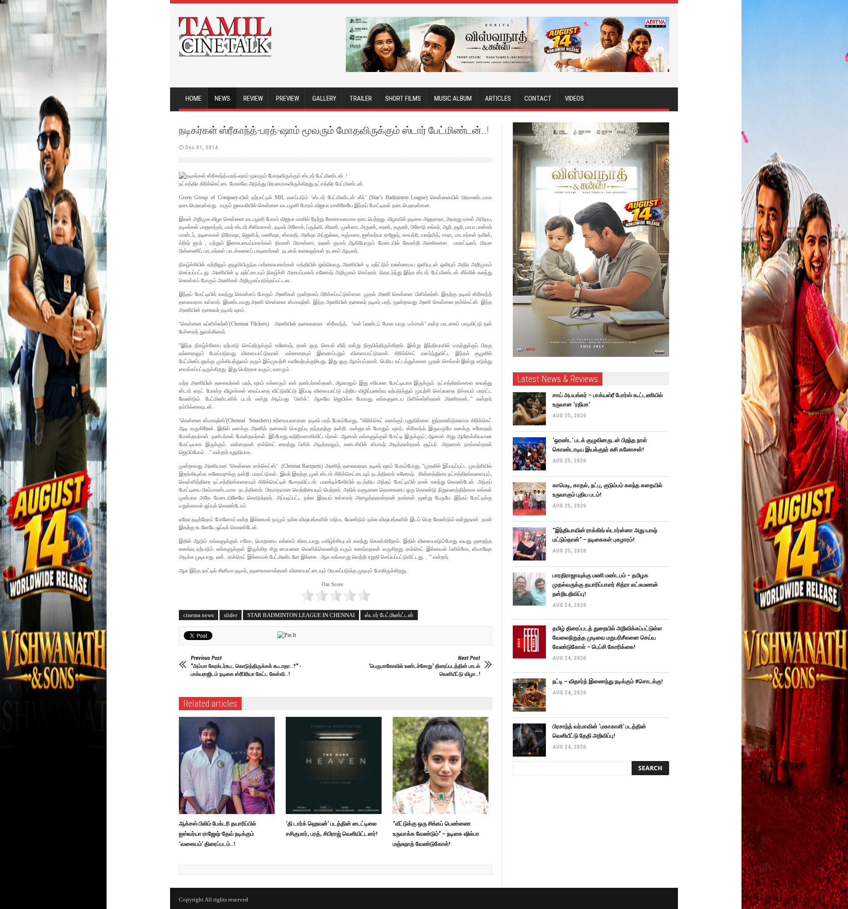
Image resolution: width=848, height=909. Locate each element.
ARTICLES (498, 98)
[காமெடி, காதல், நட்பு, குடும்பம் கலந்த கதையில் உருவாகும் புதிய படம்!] (529, 498)
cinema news (198, 615)
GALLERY (324, 98)
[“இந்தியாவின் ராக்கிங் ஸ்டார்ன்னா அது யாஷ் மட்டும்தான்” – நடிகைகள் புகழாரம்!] (529, 544)
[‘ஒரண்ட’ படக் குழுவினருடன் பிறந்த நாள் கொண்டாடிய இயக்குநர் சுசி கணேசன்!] (529, 453)
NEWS (222, 98)
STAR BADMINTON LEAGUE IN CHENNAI (301, 615)
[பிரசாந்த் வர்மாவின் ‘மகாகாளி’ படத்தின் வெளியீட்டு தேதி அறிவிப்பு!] (529, 740)
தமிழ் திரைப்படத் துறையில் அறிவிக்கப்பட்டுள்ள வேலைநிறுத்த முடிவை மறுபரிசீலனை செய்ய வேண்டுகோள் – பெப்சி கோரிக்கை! (607, 637)
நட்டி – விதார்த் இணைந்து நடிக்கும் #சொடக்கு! (608, 681)
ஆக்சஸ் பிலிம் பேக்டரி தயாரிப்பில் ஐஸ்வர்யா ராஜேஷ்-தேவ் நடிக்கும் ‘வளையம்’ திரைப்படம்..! (217, 833)
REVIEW (253, 98)
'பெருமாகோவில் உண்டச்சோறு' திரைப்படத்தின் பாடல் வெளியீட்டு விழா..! (424, 666)
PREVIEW (287, 98)
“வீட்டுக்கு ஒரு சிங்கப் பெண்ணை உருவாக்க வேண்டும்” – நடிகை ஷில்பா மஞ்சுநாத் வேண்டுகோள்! (436, 833)
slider (230, 615)
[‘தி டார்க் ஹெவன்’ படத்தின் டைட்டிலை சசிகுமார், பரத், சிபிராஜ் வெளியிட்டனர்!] (336, 765)
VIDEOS (574, 98)
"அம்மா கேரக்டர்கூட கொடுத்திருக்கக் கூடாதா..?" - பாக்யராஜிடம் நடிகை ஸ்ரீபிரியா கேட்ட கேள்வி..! (246, 666)
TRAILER (360, 98)
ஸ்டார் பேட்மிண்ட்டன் (389, 615)
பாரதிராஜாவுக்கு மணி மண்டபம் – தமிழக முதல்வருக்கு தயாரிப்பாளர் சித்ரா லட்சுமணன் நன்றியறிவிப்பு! (605, 584)
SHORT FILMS (403, 98)
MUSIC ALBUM (453, 98)
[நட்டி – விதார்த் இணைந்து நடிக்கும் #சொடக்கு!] (529, 695)
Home (193, 98)
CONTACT (538, 98)
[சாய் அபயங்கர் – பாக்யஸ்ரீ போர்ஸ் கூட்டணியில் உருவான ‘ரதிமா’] (529, 408)
